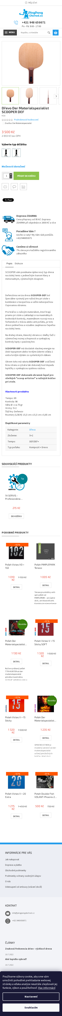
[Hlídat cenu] (23, 186)
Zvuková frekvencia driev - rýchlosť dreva (28, 949)
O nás (8, 881)
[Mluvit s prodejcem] (14, 186)
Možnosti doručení (13, 166)
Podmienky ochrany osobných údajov (23, 876)
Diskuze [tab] (19, 263)
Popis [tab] (9, 263)
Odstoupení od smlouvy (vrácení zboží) (23, 887)
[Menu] (10, 32)
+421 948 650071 (19, 920)
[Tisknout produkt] (5, 186)
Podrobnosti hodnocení (26, 119)
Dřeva (32, 429)
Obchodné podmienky (15, 870)
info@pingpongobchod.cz (23, 913)
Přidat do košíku (26, 176)
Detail (16, 587)
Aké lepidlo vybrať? (16, 959)
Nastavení (31, 997)
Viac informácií (46, 988)
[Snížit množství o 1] (10, 177)
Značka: (18, 123)
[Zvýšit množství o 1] (10, 174)
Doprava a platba (13, 865)
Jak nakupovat (12, 859)
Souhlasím (31, 1007)
